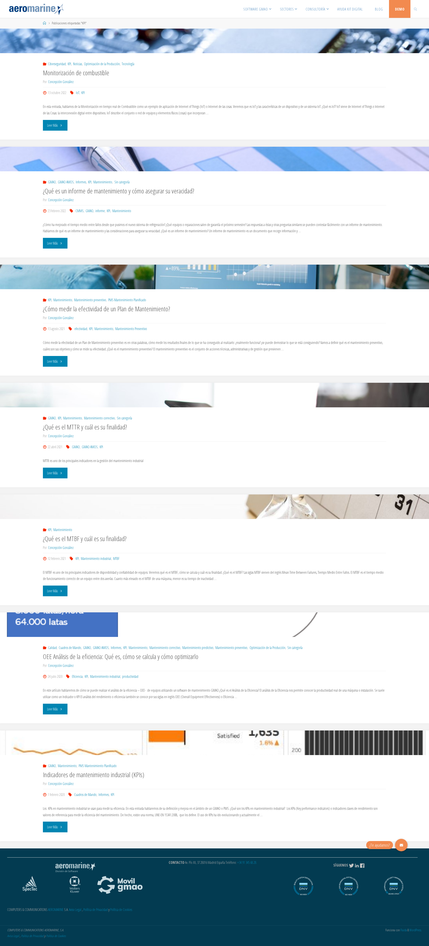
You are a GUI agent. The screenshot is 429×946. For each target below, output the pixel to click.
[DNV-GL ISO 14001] (348, 888)
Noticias (77, 63)
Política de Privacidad (95, 909)
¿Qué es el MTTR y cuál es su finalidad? (85, 426)
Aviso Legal (75, 909)
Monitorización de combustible (76, 72)
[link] (415, 9)
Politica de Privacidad (32, 936)
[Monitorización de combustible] (214, 41)
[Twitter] (351, 865)
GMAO (52, 182)
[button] (401, 845)
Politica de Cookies (56, 936)
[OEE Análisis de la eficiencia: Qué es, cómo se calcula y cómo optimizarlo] (214, 624)
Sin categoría (121, 182)
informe (100, 210)
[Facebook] (362, 865)
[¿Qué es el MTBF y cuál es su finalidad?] (214, 506)
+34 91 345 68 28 (246, 862)
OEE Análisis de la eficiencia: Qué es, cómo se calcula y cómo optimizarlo (120, 656)
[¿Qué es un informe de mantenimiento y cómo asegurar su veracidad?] (214, 159)
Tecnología (128, 63)
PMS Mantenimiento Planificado (127, 299)
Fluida (403, 930)
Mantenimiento (102, 182)
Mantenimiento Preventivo (131, 328)
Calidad (52, 647)
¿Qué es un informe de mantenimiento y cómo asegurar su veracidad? (118, 190)
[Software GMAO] (36, 8)
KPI (69, 63)
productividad (130, 676)
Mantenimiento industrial (96, 558)
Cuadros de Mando (70, 647)
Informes (81, 182)
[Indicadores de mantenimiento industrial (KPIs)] (214, 742)
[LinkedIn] (357, 865)
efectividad (80, 328)
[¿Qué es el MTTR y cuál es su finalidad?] (214, 395)
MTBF (116, 558)
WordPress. (415, 930)
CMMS (80, 210)
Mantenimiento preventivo (90, 299)
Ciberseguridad (56, 63)
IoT (77, 92)
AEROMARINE (55, 909)
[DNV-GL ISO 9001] (303, 888)
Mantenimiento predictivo (197, 647)
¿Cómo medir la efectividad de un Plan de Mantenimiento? (106, 308)
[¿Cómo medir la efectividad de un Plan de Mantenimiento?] (214, 277)
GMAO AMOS (66, 182)
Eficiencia (77, 676)
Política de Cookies (121, 909)
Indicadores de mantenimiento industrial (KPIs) (93, 774)
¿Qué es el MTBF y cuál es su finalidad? (84, 538)
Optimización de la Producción (102, 63)
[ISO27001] (394, 888)
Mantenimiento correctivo (99, 418)
